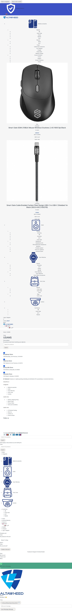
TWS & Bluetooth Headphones (39, 244)
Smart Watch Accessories (39, 275)
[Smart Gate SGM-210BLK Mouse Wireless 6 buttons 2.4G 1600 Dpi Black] (37, 93)
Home (4, 332)
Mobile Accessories (12, 387)
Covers (39, 56)
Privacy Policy (11, 403)
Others (39, 61)
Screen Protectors (39, 60)
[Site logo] (10, 17)
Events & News (11, 415)
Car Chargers (39, 48)
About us (10, 412)
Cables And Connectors (39, 46)
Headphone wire (39, 242)
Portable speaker (39, 248)
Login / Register (5, 530)
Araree (39, 35)
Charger (39, 50)
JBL (39, 31)
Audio (9, 389)
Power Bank (39, 51)
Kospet (39, 268)
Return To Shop (4, 540)
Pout (39, 38)
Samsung (39, 232)
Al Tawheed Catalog (12, 410)
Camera (9, 394)
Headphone (38, 241)
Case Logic (39, 239)
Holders (39, 58)
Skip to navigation (5, 1)
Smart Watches (39, 273)
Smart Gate (39, 33)
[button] (37, 137)
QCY (39, 43)
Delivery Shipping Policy (13, 399)
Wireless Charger (39, 53)
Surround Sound (39, 251)
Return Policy (11, 401)
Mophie (39, 36)
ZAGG (39, 41)
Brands (38, 29)
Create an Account (5, 549)
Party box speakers (39, 249)
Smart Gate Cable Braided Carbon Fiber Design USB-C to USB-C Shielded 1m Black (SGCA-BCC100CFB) (37, 206)
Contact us (10, 413)
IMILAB (39, 270)
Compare (4, 528)
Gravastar (39, 236)
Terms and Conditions (13, 404)
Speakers (38, 246)
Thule (39, 292)
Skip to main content (16, 1)
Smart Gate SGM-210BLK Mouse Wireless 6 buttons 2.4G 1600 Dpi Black (37, 128)
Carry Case (39, 295)
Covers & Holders (38, 55)
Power (38, 45)
